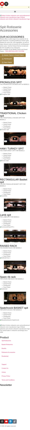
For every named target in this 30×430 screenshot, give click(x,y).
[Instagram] (6, 4)
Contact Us (5, 368)
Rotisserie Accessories (8, 352)
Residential (5, 356)
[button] (15, 11)
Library (4, 372)
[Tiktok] (14, 421)
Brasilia (4, 348)
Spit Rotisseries (6, 340)
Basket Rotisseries (7, 344)
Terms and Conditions (8, 380)
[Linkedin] (10, 421)
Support (4, 364)
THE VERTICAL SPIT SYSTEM (14, 51)
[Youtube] (2, 4)
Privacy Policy (6, 376)
